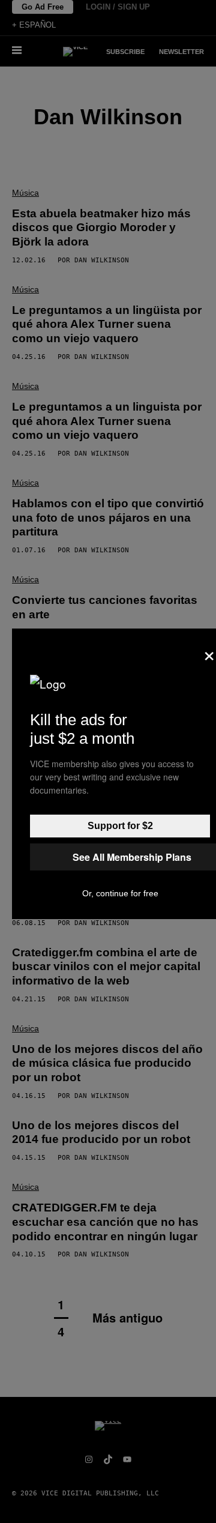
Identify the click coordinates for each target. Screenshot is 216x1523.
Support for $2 (120, 826)
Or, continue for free (120, 893)
